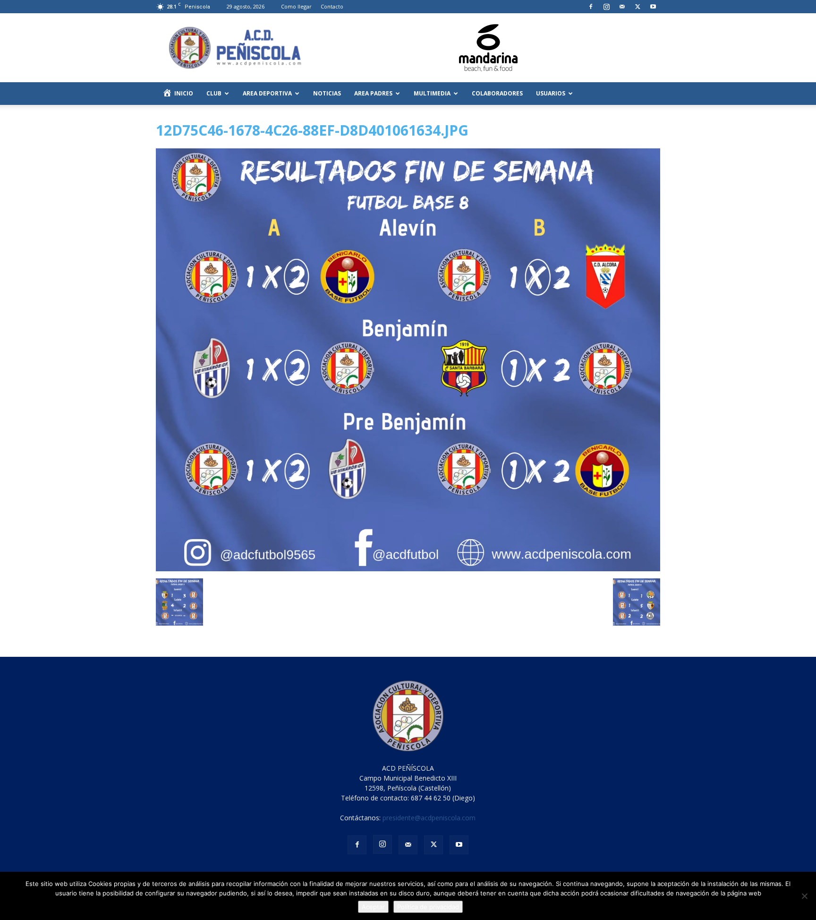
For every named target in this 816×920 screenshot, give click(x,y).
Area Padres (373, 93)
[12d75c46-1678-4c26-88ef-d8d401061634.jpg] (408, 569)
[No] (804, 896)
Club (213, 93)
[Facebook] (591, 6)
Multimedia (432, 93)
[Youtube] (653, 6)
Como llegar (296, 6)
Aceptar (373, 907)
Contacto (332, 6)
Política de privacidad (428, 907)
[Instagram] (606, 6)
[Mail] (622, 6)
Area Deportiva (267, 93)
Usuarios (550, 93)
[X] (637, 6)
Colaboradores (497, 93)
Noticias (327, 93)
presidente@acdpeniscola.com (429, 817)
